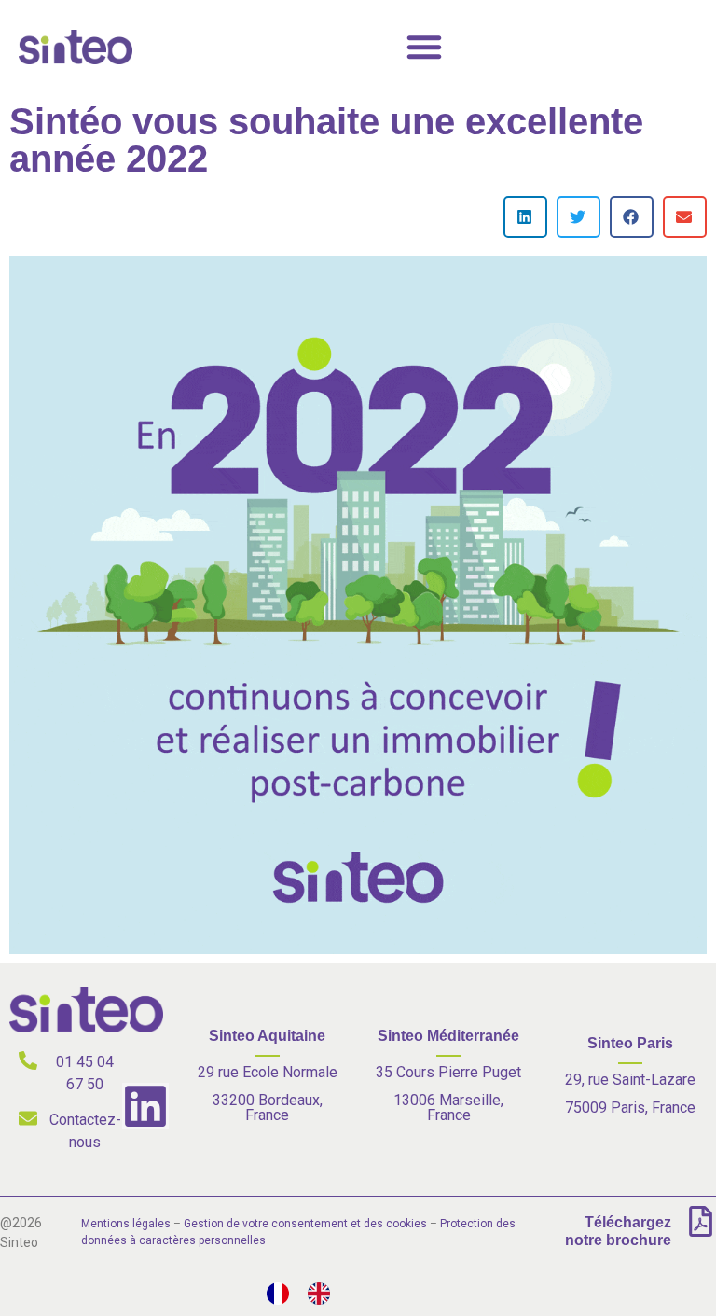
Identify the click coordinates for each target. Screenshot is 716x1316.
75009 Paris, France (630, 1107)
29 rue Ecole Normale (267, 1072)
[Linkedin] (145, 1106)
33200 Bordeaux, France (268, 1107)
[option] (323, 1293)
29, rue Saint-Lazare (630, 1079)
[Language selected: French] (308, 1294)
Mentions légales (126, 1223)
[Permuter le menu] (424, 46)
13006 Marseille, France (448, 1107)
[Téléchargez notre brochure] (700, 1221)
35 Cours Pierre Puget (448, 1072)
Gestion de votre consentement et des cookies (305, 1223)
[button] (525, 217)
